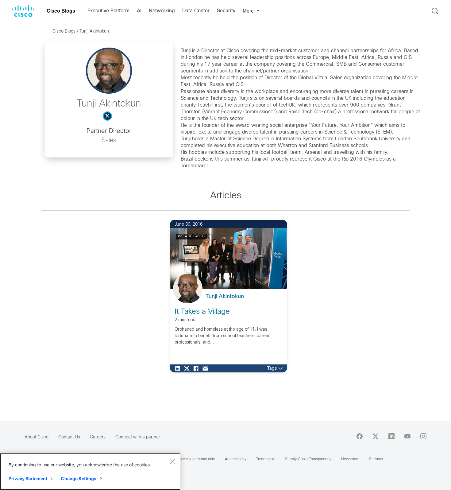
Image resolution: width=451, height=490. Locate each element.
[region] (90, 471)
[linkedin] (391, 436)
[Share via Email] (206, 368)
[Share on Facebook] (197, 368)
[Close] (172, 461)
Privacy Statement (28, 478)
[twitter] (375, 436)
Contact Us (69, 437)
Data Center (196, 11)
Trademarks (265, 459)
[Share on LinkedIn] (179, 368)
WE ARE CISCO (191, 236)
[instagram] (423, 436)
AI (139, 11)
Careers (98, 437)
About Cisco (36, 437)
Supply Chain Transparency (308, 459)
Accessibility (235, 459)
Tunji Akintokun (225, 296)
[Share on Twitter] (188, 368)
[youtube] (407, 436)
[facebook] (360, 436)
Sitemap (376, 459)
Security (226, 11)
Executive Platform (108, 11)
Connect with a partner (137, 437)
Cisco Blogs (61, 11)
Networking (162, 11)
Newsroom (350, 459)
